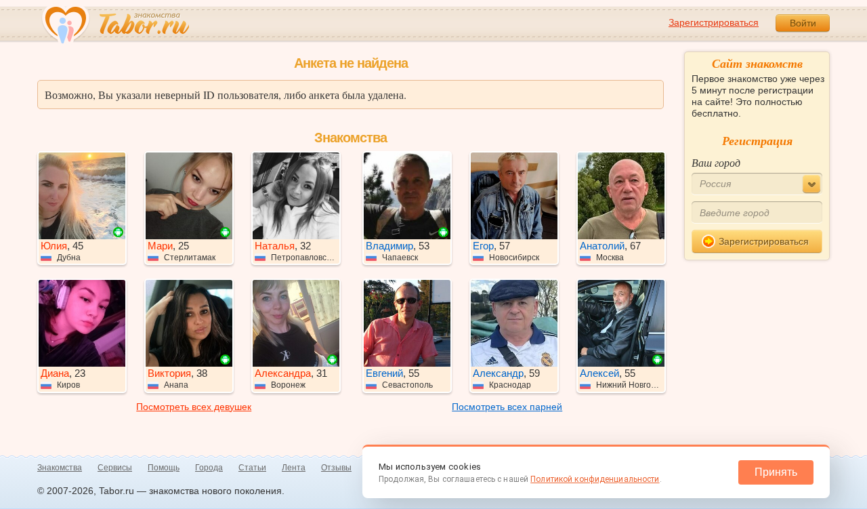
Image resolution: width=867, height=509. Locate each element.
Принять (776, 472)
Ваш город (716, 162)
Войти (803, 23)
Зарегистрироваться (714, 22)
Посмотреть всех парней (507, 406)
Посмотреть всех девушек (193, 406)
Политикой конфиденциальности (594, 479)
